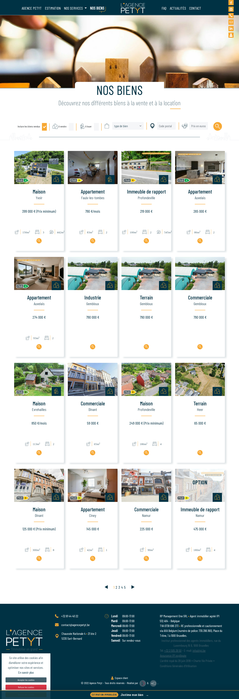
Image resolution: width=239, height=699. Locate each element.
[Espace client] (231, 35)
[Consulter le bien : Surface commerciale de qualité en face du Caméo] (146, 558)
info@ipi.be (199, 650)
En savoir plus (26, 672)
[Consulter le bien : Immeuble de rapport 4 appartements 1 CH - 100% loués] (200, 558)
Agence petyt (32, 8)
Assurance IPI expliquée (173, 655)
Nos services (74, 8)
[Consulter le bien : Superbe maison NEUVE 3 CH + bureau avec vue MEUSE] (39, 240)
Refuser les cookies (26, 687)
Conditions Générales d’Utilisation (178, 666)
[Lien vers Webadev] (153, 683)
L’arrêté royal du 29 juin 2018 (175, 661)
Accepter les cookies (26, 680)
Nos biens (97, 8)
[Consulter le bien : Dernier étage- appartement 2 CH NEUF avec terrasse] (200, 240)
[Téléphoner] (231, 15)
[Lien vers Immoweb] (231, 9)
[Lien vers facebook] (231, 2)
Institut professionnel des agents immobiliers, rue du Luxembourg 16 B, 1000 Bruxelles (191, 643)
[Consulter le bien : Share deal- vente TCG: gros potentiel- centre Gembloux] (92, 346)
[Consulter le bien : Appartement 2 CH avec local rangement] (92, 240)
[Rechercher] (217, 126)
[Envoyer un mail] (231, 22)
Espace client (121, 678)
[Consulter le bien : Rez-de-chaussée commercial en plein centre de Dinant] (92, 452)
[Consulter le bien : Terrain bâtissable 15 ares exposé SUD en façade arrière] (200, 452)
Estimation (53, 8)
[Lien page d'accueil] (133, 8)
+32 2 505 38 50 (172, 650)
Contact (195, 8)
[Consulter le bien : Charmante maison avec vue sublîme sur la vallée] (146, 452)
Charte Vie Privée (202, 661)
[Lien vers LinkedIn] (231, 28)
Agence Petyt (96, 683)
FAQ (164, 8)
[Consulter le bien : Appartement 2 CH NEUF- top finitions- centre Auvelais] (39, 346)
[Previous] (108, 587)
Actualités (178, 8)
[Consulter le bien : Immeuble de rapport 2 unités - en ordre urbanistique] (146, 240)
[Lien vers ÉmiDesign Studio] (143, 683)
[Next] (130, 587)
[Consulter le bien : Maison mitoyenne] (39, 452)
